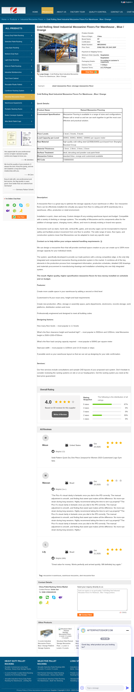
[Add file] (82, 688)
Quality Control (98, 12)
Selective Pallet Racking (13, 42)
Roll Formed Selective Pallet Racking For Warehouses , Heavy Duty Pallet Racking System (51, 675)
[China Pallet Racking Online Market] (15, 10)
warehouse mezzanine (70, 576)
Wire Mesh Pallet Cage (13, 121)
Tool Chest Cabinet (11, 78)
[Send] (127, 688)
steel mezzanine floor (87, 576)
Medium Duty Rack (11, 54)
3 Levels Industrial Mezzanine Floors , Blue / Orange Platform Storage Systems (46, 644)
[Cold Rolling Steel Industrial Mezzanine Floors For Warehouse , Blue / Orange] (58, 48)
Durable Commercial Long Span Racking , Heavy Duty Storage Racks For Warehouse (18, 669)
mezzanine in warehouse (52, 576)
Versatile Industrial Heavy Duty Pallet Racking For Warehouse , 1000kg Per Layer (18, 681)
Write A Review (60, 414)
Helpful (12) (60, 452)
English (128, 2)
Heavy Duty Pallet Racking (14, 35)
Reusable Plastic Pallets (13, 84)
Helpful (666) (61, 558)
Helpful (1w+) (61, 489)
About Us (61, 12)
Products (47, 12)
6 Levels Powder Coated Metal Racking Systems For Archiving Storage (19, 674)
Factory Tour (77, 12)
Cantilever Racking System (14, 91)
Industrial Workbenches (13, 72)
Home (35, 12)
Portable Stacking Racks (13, 109)
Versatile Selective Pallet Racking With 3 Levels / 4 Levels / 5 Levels (51, 668)
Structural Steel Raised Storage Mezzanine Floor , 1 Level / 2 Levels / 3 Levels (65, 644)
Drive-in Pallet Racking (13, 66)
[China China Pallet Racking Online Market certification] (11, 138)
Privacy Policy (22, 690)
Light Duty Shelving (12, 60)
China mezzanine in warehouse (39, 690)
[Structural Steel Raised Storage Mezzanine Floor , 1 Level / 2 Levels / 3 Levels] (65, 633)
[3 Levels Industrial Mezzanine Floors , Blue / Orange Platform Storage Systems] (46, 633)
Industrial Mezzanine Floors (31, 19)
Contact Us (117, 12)
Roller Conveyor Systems (14, 115)
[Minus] (127, 630)
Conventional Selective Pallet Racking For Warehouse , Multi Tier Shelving (51, 680)
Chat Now (90, 72)
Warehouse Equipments (13, 103)
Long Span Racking (12, 48)
